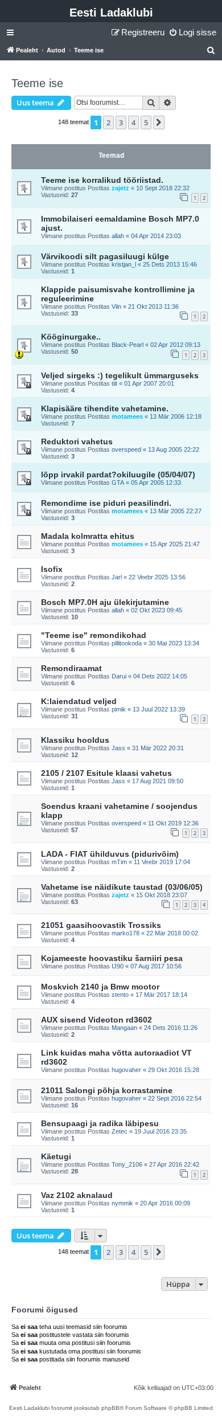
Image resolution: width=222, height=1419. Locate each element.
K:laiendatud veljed (79, 701)
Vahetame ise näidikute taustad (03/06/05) (122, 887)
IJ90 (118, 966)
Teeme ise (37, 83)
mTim (119, 861)
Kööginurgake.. (71, 336)
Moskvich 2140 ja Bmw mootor (100, 986)
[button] (159, 122)
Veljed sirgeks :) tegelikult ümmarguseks (120, 375)
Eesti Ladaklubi (111, 12)
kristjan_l (124, 264)
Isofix (52, 569)
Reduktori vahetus (77, 441)
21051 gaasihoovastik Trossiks (101, 925)
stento (120, 994)
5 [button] (146, 122)
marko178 (125, 933)
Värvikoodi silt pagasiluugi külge (105, 256)
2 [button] (108, 122)
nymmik (122, 1203)
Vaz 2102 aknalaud (77, 1195)
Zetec (120, 1131)
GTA (118, 482)
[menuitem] (192, 32)
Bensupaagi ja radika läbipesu (100, 1123)
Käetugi (56, 1156)
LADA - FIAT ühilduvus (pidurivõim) (110, 853)
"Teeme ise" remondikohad (93, 635)
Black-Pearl (127, 344)
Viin (116, 306)
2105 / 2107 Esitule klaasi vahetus (106, 773)
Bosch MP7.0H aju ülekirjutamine (105, 602)
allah (118, 235)
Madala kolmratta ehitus (87, 536)
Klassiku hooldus (75, 740)
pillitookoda (127, 643)
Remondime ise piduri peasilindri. (106, 503)
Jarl (117, 577)
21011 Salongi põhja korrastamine (106, 1090)
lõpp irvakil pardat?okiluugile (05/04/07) (118, 474)
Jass (118, 748)
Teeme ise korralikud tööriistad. (102, 180)
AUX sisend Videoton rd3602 (96, 1019)
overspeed (126, 449)
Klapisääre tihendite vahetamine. (104, 408)
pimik (119, 709)
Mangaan (124, 1027)
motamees (127, 416)
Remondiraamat (71, 668)
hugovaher (126, 1069)
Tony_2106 (127, 1164)
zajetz (120, 188)
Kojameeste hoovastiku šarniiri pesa (112, 958)
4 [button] (133, 122)
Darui (119, 676)
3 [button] (121, 122)
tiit (114, 383)
